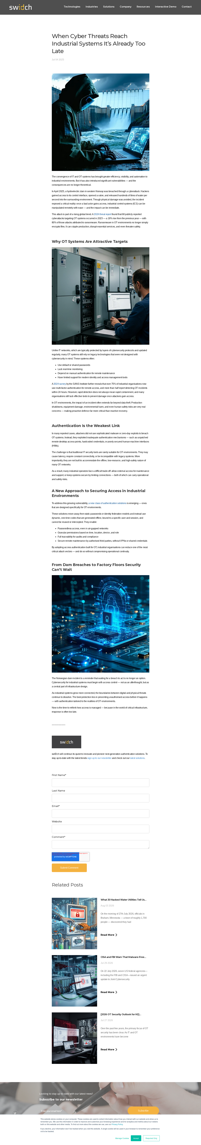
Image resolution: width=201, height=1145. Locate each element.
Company (125, 6)
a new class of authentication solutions (107, 503)
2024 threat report (102, 214)
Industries (92, 6)
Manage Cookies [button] (122, 1138)
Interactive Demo (165, 6)
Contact (187, 6)
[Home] (20, 7)
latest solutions (137, 758)
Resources (143, 6)
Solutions (108, 6)
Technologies (72, 6)
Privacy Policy (117, 1124)
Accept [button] (136, 1138)
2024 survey (60, 384)
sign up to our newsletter (99, 758)
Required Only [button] (151, 1138)
